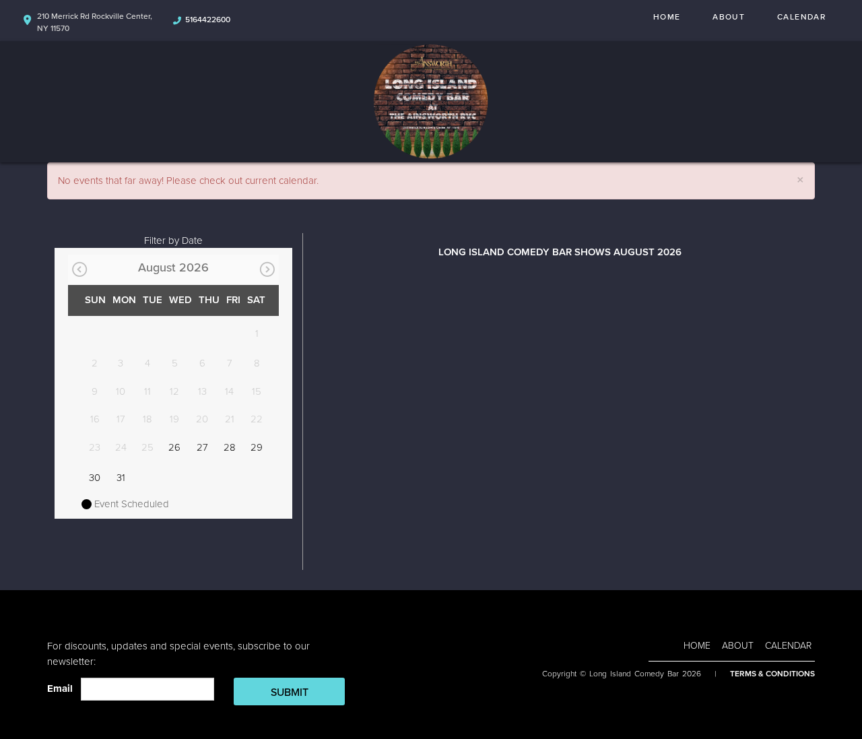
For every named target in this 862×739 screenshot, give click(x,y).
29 (257, 447)
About (728, 17)
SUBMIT (289, 692)
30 (94, 478)
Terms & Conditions (772, 673)
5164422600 (207, 19)
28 (230, 447)
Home (666, 17)
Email (62, 688)
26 (174, 447)
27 (202, 447)
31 (121, 478)
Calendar (801, 17)
